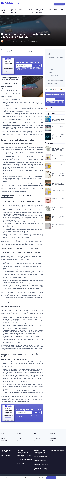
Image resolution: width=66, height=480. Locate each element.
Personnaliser (61, 478)
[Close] (56, 230)
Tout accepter (51, 478)
